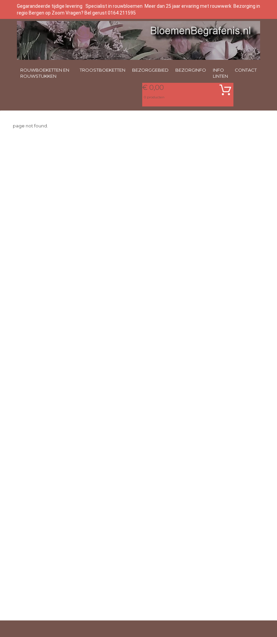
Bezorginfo (190, 70)
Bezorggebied (150, 70)
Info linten (220, 73)
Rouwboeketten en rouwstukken (44, 73)
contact (246, 70)
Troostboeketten (102, 70)
